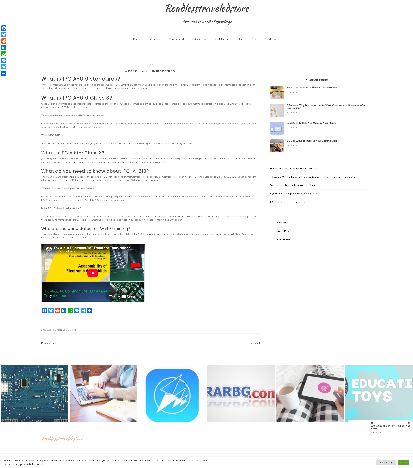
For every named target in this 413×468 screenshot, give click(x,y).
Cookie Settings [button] (386, 462)
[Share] (4, 73)
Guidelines (200, 38)
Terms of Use (283, 239)
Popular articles (177, 38)
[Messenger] (4, 60)
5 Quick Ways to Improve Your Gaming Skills (312, 140)
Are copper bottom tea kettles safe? (390, 427)
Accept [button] (403, 462)
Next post (255, 342)
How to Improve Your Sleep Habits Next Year (312, 87)
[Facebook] (4, 28)
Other (254, 38)
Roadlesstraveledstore (206, 8)
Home (136, 38)
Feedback (270, 38)
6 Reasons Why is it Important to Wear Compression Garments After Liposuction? (326, 106)
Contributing (221, 38)
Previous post (48, 342)
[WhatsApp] (4, 54)
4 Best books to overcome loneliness (289, 202)
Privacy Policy (283, 230)
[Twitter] (4, 34)
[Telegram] (4, 67)
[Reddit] (4, 41)
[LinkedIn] (4, 47)
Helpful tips (155, 38)
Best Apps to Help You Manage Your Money (311, 123)
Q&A (239, 38)
